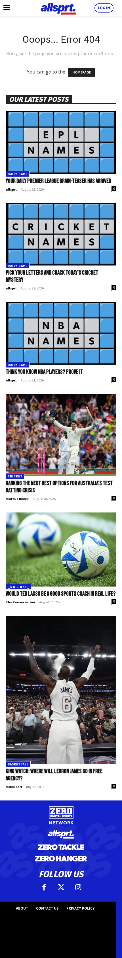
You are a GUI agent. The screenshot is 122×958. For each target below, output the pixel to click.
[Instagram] (78, 887)
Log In (104, 7)
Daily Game (18, 174)
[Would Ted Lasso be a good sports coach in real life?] (61, 549)
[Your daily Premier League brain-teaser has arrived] (61, 142)
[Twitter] (61, 887)
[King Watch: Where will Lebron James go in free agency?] (61, 690)
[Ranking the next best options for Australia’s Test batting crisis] (61, 435)
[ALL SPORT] (58, 8)
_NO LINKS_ (18, 587)
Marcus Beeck (17, 499)
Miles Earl (14, 787)
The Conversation (20, 602)
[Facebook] (44, 887)
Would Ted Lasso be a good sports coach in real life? (61, 593)
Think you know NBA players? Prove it (44, 371)
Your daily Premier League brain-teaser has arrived (58, 181)
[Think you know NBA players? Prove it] (61, 333)
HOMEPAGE (81, 72)
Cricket (15, 476)
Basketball (18, 764)
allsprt (11, 189)
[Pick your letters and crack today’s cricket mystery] (61, 234)
